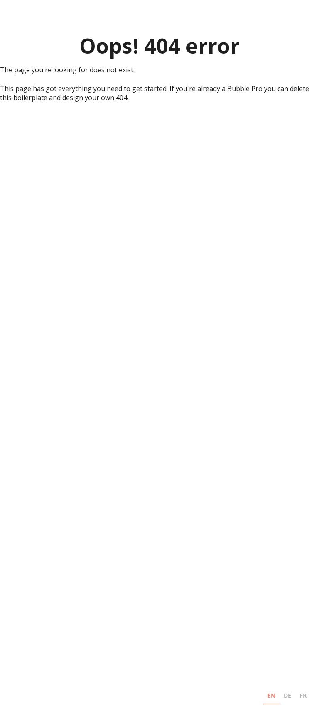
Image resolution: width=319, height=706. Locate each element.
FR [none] (303, 695)
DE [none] (287, 695)
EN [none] (271, 695)
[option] (287, 696)
